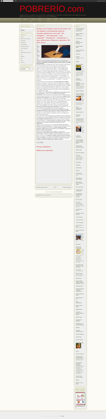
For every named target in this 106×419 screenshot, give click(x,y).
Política (36, 19)
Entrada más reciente (42, 187)
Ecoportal (78, 155)
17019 (82, 343)
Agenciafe (78, 54)
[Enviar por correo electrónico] (37, 142)
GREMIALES (23, 42)
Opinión (58, 19)
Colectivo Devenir (79, 112)
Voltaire (77, 380)
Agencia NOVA (79, 38)
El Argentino (78, 162)
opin (21, 54)
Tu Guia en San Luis (80, 353)
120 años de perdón (79, 270)
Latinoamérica (35, 21)
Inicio (55, 187)
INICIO (22, 19)
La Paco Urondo (79, 217)
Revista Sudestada (80, 334)
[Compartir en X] (40, 142)
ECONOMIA (23, 40)
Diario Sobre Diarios (80, 152)
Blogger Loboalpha (80, 90)
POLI (22, 58)
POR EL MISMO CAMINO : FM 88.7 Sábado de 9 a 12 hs (80, 282)
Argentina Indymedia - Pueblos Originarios (80, 84)
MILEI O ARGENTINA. (80, 227)
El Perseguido (79, 173)
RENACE (78, 327)
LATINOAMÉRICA (24, 48)
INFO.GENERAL (24, 44)
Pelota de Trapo (79, 273)
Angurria (77, 56)
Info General (29, 19)
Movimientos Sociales (68, 19)
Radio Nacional (79, 309)
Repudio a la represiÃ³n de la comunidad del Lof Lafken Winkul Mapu (80, 87)
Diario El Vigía (79, 149)
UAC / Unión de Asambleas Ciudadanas (79, 363)
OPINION (22, 56)
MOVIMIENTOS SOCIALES (26, 52)
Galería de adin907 (79, 35)
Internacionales (44, 19)
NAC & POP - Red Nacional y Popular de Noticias (80, 266)
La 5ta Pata (78, 202)
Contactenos (43, 21)
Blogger (62, 416)
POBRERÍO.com (52, 8)
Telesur (77, 351)
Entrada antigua (67, 187)
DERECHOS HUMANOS (25, 38)
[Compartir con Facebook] (41, 142)
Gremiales (77, 19)
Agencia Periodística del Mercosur (79, 42)
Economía (52, 19)
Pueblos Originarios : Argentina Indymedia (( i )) (80, 290)
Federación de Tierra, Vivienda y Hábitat (79, 183)
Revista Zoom (79, 336)
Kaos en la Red (79, 199)
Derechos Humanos (25, 21)
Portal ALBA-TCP (79, 286)
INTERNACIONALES (25, 46)
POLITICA (23, 62)
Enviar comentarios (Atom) (56, 191)
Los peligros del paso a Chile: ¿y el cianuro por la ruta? (80, 122)
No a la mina (78, 269)
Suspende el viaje (79, 342)
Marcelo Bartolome (80, 234)
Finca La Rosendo (79, 187)
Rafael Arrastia (79, 317)
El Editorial (78, 165)
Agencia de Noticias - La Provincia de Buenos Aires (80, 29)
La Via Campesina (79, 222)
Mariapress (78, 244)
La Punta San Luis (79, 219)
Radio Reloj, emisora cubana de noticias (80, 313)
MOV (22, 50)
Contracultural (79, 125)
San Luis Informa (79, 339)
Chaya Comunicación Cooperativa (79, 108)
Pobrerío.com (78, 278)
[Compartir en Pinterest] (42, 142)
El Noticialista (78, 167)
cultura (22, 36)
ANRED (77, 61)
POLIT (22, 60)
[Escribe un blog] (38, 142)
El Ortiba (77, 170)
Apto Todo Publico (79, 64)
